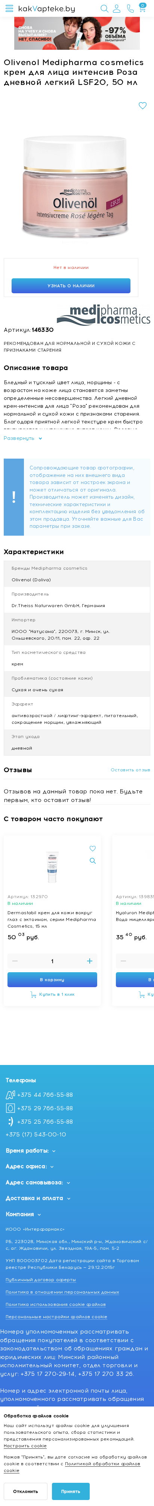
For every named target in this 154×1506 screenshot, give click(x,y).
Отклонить (25, 1491)
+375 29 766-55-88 (45, 1108)
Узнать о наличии (71, 285)
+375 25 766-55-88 (45, 1121)
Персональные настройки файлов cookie (56, 1316)
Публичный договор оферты (41, 1279)
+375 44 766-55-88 (45, 1095)
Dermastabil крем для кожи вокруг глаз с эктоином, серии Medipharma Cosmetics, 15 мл (51, 919)
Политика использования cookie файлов (56, 1304)
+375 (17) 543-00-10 (36, 1134)
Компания (20, 1214)
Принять (70, 1491)
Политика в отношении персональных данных (62, 1292)
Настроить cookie (25, 1445)
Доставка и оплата (35, 1198)
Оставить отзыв (130, 769)
